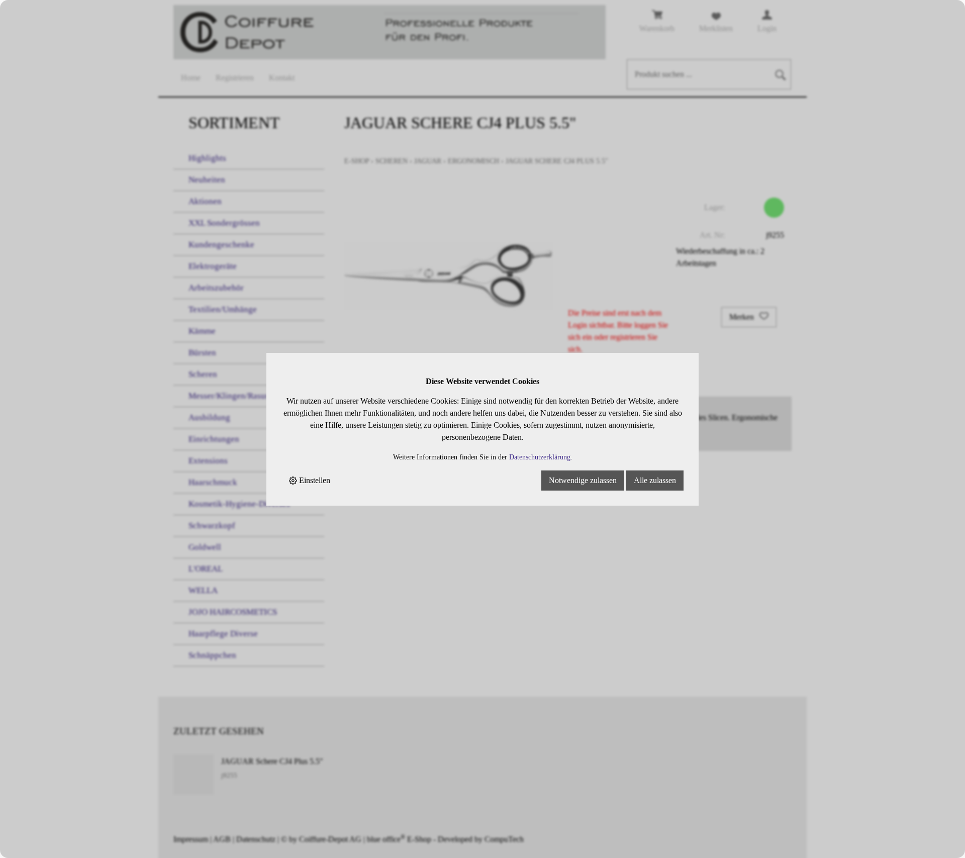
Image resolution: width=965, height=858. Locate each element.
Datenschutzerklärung (539, 457)
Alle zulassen (655, 480)
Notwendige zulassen (583, 480)
